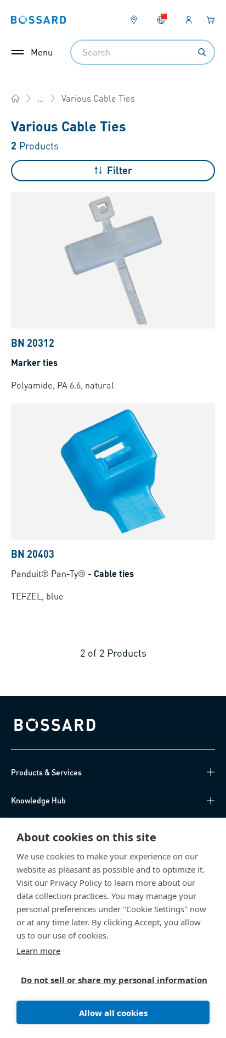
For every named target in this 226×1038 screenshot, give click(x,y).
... (40, 98)
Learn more (38, 950)
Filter (119, 170)
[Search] (201, 52)
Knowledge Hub (38, 800)
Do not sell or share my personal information (108, 979)
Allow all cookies (113, 1012)
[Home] (15, 98)
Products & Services (46, 772)
